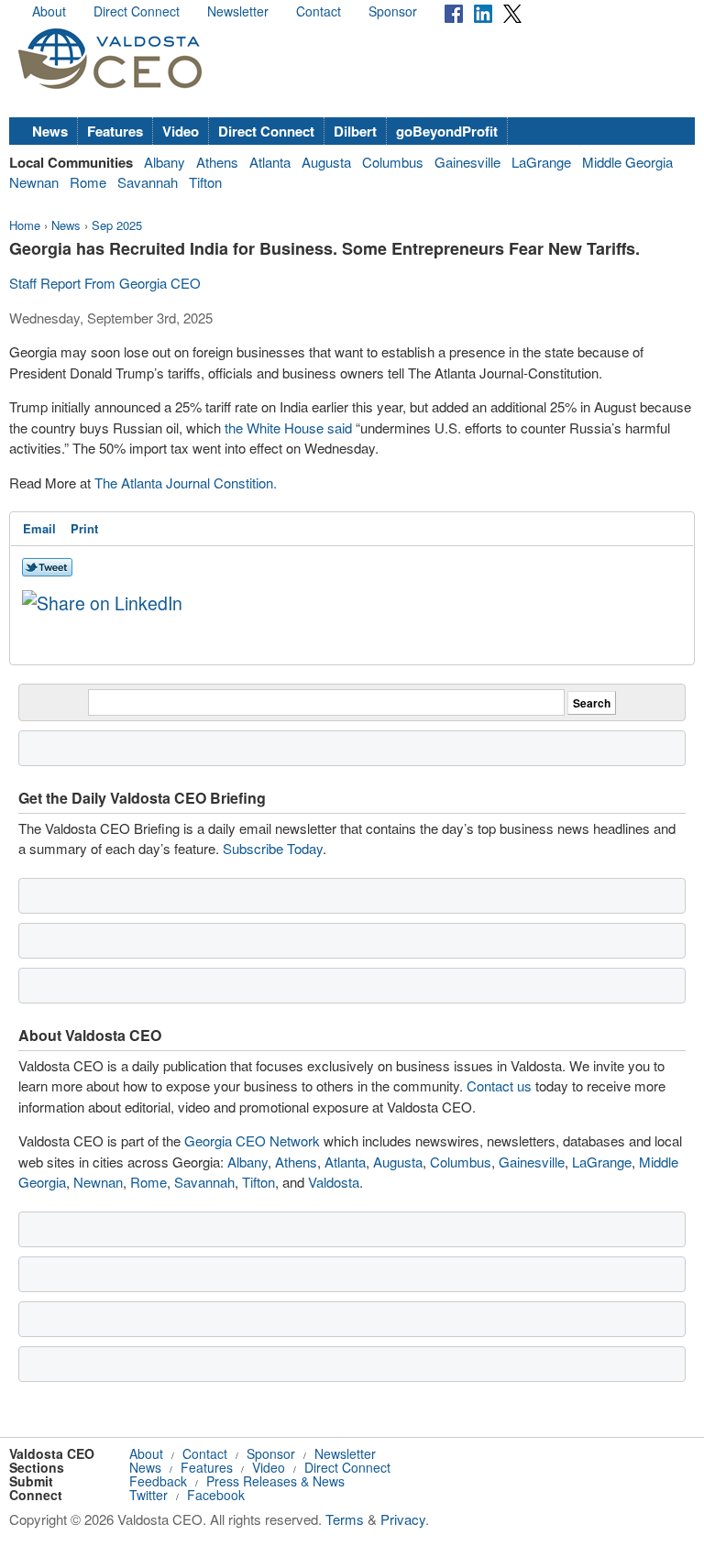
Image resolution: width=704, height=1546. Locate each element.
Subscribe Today (273, 848)
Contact (318, 11)
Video (180, 131)
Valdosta (333, 1181)
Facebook (216, 1495)
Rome (88, 182)
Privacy (402, 1519)
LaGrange (541, 161)
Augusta (326, 161)
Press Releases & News (275, 1481)
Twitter (148, 1495)
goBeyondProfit (447, 131)
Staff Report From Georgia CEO (105, 282)
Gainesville (467, 161)
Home (24, 225)
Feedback (158, 1481)
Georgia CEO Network (252, 1140)
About (49, 11)
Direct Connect (137, 11)
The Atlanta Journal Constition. (185, 482)
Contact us (499, 1085)
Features (115, 131)
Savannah (147, 182)
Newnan (34, 182)
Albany (164, 161)
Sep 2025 (117, 225)
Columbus (393, 161)
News (50, 131)
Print (84, 528)
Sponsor (392, 11)
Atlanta (270, 161)
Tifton (205, 182)
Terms (344, 1519)
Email (39, 528)
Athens (217, 161)
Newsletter (238, 11)
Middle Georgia (627, 161)
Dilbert (355, 131)
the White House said (288, 427)
